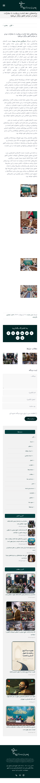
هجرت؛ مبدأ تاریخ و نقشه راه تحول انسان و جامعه (22, 672)
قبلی (11, 25)
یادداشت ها (30, 479)
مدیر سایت (30, 315)
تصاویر (8, 315)
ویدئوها (31, 507)
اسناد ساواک (28, 451)
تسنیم (13, 770)
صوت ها (31, 502)
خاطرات (31, 465)
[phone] (16, 775)
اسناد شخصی (28, 456)
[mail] (20, 775)
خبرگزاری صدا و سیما (19, 41)
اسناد (31, 442)
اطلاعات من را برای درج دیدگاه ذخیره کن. (22, 413)
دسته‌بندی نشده (29, 488)
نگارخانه (35, 317)
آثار (33, 437)
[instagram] (23, 775)
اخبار (12, 315)
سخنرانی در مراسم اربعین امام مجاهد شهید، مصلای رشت (10, 358)
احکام (30, 446)
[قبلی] (4, 358)
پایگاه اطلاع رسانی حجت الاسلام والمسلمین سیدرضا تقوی (20, 768)
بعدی (6, 25)
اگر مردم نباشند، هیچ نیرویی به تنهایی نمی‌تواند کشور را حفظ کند (30, 358)
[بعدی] (35, 358)
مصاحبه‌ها (30, 470)
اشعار (31, 460)
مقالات (31, 474)
